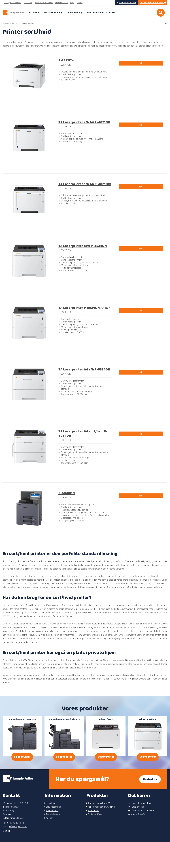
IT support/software (12, 3)
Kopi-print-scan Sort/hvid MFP (102, 807)
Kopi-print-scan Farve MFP (100, 803)
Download (28, 3)
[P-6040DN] (29, 515)
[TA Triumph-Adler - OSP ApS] (13, 12)
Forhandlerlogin (127, 3)
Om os (79, 3)
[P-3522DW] (29, 82)
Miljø (72, 3)
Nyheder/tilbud (61, 3)
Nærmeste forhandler (44, 3)
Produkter (35, 12)
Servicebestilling (53, 12)
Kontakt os (150, 779)
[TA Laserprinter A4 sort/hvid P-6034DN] (29, 453)
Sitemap (6, 831)
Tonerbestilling (74, 12)
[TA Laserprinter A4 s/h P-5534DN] (29, 391)
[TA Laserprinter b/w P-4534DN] (29, 268)
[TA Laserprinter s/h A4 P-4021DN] (29, 144)
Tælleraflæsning (94, 12)
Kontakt (110, 12)
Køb (140, 63)
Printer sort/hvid (95, 814)
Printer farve (93, 810)
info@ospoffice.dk (18, 826)
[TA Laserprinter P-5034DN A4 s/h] (29, 330)
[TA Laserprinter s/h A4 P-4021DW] (29, 206)
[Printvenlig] (166, 23)
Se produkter (22, 757)
